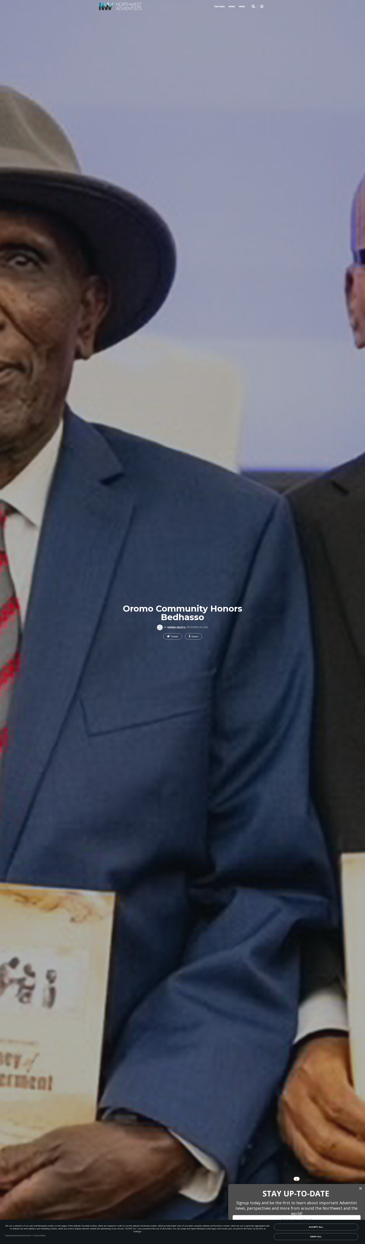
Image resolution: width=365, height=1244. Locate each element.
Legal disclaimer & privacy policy (18, 1235)
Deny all (316, 1236)
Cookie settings (39, 1235)
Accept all (316, 1227)
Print (242, 6)
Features (219, 6)
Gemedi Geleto (176, 627)
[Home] (120, 6)
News (232, 6)
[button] (172, 636)
